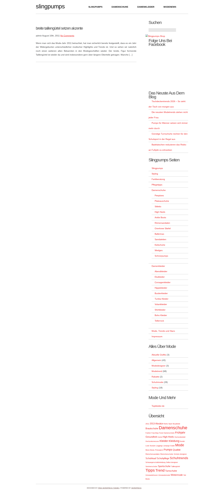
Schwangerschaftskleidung (155, 462)
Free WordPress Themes (108, 488)
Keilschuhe (160, 245)
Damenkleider (145, 7)
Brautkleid (176, 424)
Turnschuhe (171, 470)
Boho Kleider (161, 315)
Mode (179, 445)
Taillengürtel (175, 466)
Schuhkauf (151, 458)
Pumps (168, 449)
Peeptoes (159, 195)
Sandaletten (160, 239)
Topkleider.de (158, 406)
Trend (160, 470)
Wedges (159, 250)
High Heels (160, 212)
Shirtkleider (160, 310)
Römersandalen (162, 223)
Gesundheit (151, 436)
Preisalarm (159, 450)
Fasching (154, 433)
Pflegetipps (157, 184)
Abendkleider (161, 271)
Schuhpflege (163, 458)
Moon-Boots (150, 450)
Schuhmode (157, 382)
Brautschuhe (152, 428)
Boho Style (168, 424)
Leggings (159, 446)
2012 (147, 424)
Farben (148, 433)
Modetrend (157, 371)
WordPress (136, 488)
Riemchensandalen (153, 454)
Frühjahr (180, 432)
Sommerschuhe (151, 466)
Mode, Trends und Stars (163, 331)
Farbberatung (158, 179)
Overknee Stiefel (163, 228)
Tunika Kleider (161, 299)
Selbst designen (172, 462)
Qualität (176, 449)
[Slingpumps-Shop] (155, 36)
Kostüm (152, 446)
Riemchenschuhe (166, 454)
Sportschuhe (164, 466)
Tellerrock (159, 321)
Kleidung (174, 440)
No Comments (67, 35)
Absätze (159, 423)
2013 (152, 423)
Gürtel (160, 437)
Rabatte (155, 376)
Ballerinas (159, 234)
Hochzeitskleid (179, 437)
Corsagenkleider (163, 282)
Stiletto (158, 206)
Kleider (164, 440)
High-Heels (168, 436)
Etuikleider (160, 277)
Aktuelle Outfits (159, 355)
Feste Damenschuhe (166, 433)
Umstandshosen (152, 475)
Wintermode (177, 475)
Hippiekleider (161, 288)
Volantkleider (161, 304)
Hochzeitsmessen (152, 441)
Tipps (150, 470)
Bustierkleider (161, 293)
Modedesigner (158, 365)
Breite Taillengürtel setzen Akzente (59, 28)
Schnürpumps (161, 256)
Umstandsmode (164, 475)
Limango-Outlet (169, 446)
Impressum (157, 336)
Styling (155, 173)
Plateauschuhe (162, 201)
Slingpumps (50, 6)
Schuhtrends (179, 458)
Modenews (170, 7)
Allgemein (156, 360)
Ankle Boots (160, 217)
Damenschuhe (120, 7)
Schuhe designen (180, 454)
